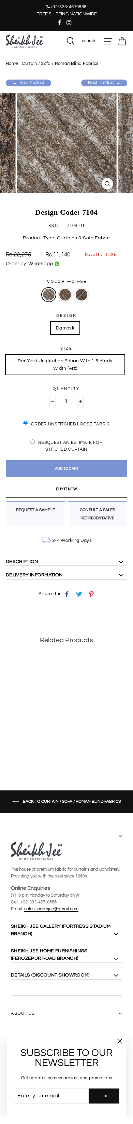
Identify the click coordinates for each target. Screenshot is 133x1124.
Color (66, 281)
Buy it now (66, 489)
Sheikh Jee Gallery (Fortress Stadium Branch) (60, 930)
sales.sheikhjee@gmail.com (51, 909)
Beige (65, 294)
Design (66, 316)
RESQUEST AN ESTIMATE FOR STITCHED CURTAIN (70, 446)
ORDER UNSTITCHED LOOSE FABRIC (70, 424)
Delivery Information (34, 575)
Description (22, 561)
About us (22, 1013)
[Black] (25, 743)
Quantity (66, 389)
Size (66, 348)
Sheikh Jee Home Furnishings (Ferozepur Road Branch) (49, 955)
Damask (65, 328)
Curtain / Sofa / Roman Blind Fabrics (60, 63)
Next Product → (104, 83)
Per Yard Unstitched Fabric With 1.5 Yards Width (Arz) (65, 365)
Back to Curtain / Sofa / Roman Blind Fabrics (71, 801)
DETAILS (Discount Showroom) (50, 975)
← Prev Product (28, 83)
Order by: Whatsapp (29, 263)
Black (81, 294)
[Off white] (9, 743)
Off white (49, 294)
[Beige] (17, 743)
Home (12, 63)
